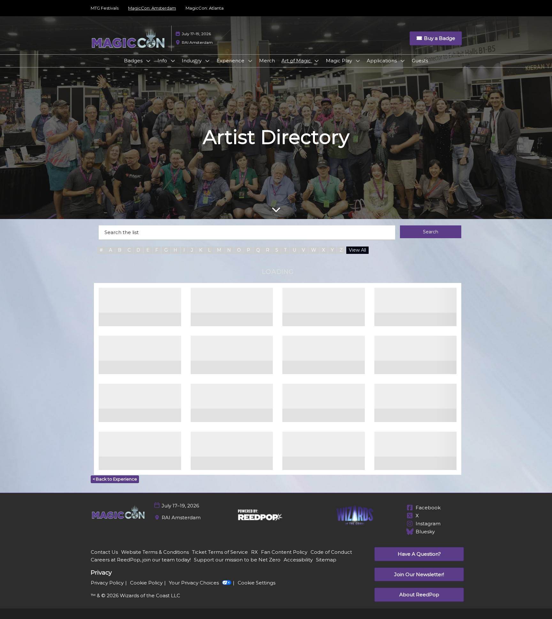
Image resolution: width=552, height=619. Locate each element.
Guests (420, 61)
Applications (382, 61)
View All (357, 250)
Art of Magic (296, 61)
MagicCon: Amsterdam (152, 8)
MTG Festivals (105, 8)
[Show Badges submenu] (148, 61)
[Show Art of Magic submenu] (316, 61)
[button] (436, 38)
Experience (231, 61)
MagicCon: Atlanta (205, 8)
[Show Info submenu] (173, 61)
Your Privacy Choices (194, 583)
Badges (134, 61)
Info (162, 61)
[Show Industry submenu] (207, 61)
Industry (192, 61)
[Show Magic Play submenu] (358, 61)
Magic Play (339, 61)
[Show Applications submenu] (402, 61)
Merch (267, 61)
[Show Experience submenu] (250, 61)
